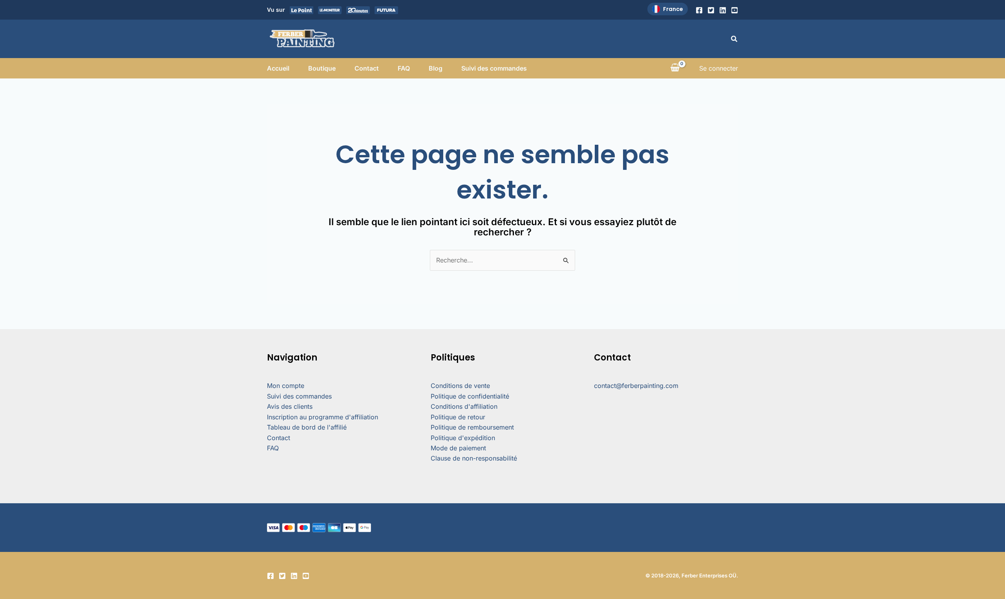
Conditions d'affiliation (464, 406)
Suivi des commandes (494, 68)
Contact (366, 68)
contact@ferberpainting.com (636, 386)
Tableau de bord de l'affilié (307, 427)
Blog (435, 68)
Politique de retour (458, 417)
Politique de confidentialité (470, 396)
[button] (734, 39)
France (673, 9)
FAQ (404, 68)
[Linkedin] (722, 10)
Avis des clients (289, 406)
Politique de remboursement (472, 427)
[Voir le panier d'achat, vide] (675, 68)
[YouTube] (734, 10)
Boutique (322, 68)
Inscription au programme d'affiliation (322, 417)
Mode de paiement (458, 448)
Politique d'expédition (463, 438)
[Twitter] (710, 10)
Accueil (278, 68)
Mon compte (285, 386)
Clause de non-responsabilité (474, 458)
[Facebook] (699, 10)
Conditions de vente (460, 386)
